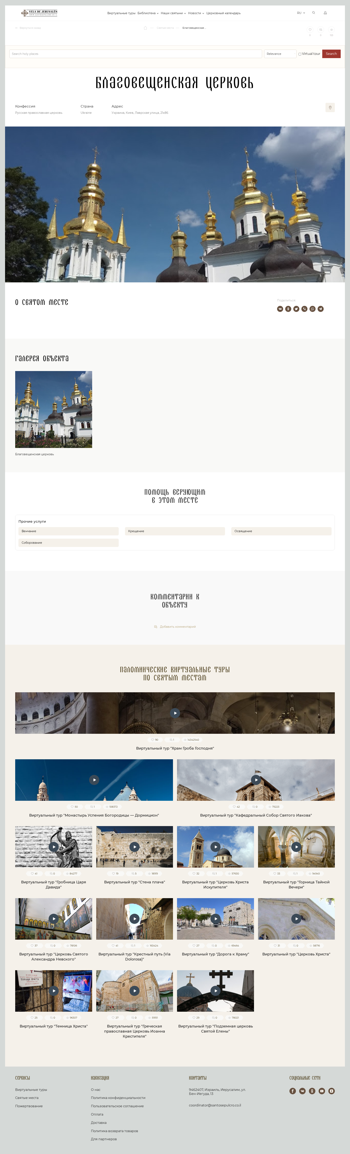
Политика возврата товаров (114, 1131)
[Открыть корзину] (293, 13)
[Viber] (304, 309)
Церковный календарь (223, 13)
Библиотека (147, 13)
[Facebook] (292, 1091)
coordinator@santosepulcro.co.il (215, 1105)
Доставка (99, 1123)
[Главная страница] (145, 28)
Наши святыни (172, 13)
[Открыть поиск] (313, 13)
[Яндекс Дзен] (331, 1091)
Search (331, 54)
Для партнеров (104, 1139)
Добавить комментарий (177, 627)
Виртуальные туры (121, 13)
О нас (95, 1090)
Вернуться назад (30, 27)
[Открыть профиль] (325, 13)
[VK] (302, 1091)
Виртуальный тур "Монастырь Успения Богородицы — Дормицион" (94, 815)
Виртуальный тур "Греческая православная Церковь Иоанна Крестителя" (134, 1031)
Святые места (26, 1098)
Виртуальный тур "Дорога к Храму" (215, 954)
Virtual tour (310, 54)
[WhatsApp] (312, 309)
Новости (194, 13)
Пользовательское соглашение (117, 1106)
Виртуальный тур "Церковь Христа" (296, 954)
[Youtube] (322, 1091)
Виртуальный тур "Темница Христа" (54, 1026)
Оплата (97, 1114)
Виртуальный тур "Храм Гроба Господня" (175, 748)
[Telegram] (321, 309)
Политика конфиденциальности (118, 1098)
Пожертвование (29, 1106)
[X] (296, 309)
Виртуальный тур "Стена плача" (134, 882)
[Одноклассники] (288, 309)
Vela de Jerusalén (39, 13)
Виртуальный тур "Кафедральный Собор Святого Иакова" (256, 815)
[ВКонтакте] (280, 309)
